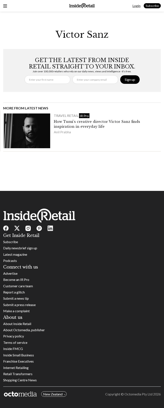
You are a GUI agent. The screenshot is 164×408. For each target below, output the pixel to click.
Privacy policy (13, 336)
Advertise (10, 273)
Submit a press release (19, 305)
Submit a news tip (16, 298)
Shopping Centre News (20, 380)
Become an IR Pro (16, 279)
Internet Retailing (16, 368)
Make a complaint (16, 311)
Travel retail (66, 115)
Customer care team (18, 286)
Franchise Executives (18, 361)
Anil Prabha (62, 132)
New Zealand (53, 394)
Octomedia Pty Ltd (138, 394)
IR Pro (84, 116)
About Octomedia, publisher (24, 330)
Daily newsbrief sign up (20, 248)
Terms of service (15, 342)
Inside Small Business (18, 355)
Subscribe (152, 5)
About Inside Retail (17, 324)
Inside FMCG (13, 349)
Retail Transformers (17, 374)
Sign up (130, 79)
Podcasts (10, 260)
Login (136, 6)
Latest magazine (15, 254)
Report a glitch (14, 292)
